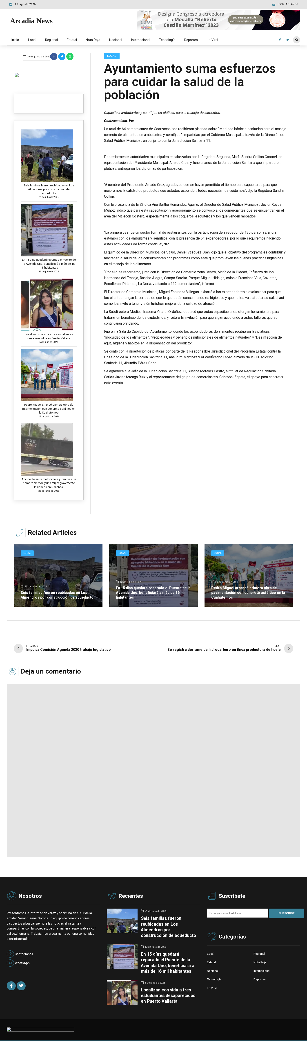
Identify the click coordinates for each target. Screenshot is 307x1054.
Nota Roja (93, 40)
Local (32, 40)
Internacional (140, 40)
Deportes (191, 40)
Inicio (15, 40)
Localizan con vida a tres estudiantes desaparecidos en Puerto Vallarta (49, 336)
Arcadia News (31, 21)
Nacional (115, 40)
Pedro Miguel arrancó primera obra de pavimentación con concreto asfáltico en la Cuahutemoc (48, 408)
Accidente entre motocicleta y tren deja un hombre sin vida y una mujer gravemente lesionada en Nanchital (49, 483)
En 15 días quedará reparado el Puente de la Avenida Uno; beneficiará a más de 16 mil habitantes (49, 263)
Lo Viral (212, 40)
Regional (51, 40)
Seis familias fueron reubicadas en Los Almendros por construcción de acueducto (49, 189)
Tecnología (167, 40)
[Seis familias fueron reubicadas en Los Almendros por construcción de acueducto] (58, 575)
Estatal (72, 40)
